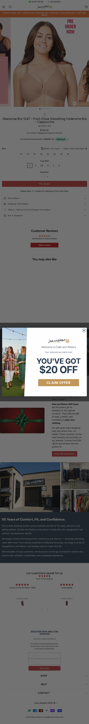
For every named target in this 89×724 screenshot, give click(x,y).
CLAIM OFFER (59, 383)
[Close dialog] (84, 330)
